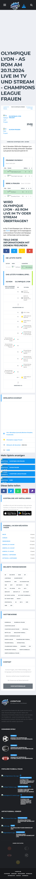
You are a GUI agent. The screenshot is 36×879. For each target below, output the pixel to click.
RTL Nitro (12, 588)
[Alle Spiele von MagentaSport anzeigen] (8, 832)
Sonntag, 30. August (8, 548)
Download (29, 873)
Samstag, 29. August (8, 544)
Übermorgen (6, 541)
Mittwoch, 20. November (13, 445)
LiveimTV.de (18, 871)
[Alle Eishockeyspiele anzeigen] (6, 749)
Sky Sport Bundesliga (24, 595)
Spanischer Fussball (10, 649)
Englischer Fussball (19, 632)
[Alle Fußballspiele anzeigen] (6, 739)
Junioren (23, 646)
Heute (4, 534)
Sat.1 (25, 588)
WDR (6, 605)
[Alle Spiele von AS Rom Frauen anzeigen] (5, 131)
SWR (27, 602)
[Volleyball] (18, 862)
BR (5, 574)
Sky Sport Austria (10, 595)
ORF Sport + (19, 585)
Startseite (7, 873)
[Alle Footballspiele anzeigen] (6, 758)
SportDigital (8, 602)
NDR (6, 585)
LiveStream (8, 578)
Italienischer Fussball (11, 646)
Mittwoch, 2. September (9, 558)
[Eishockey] (26, 848)
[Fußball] (26, 855)
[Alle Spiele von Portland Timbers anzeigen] (9, 787)
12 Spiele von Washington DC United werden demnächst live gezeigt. (25, 801)
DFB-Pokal (25, 629)
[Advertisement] (18, 29)
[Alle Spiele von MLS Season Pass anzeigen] (9, 818)
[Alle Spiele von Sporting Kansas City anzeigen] (10, 776)
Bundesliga (8, 622)
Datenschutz (11, 875)
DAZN (8, 231)
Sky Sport (26, 591)
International (21, 642)
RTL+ (19, 588)
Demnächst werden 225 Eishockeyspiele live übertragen (21, 748)
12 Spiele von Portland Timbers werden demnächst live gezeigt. (26, 790)
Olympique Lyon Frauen (15, 117)
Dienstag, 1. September (9, 554)
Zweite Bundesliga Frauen (12, 653)
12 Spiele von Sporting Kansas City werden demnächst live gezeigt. (27, 781)
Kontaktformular (18, 686)
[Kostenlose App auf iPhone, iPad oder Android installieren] (24, 7)
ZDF (11, 605)
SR (15, 602)
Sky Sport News (9, 598)
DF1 (25, 574)
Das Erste (12, 574)
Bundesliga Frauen (19, 622)
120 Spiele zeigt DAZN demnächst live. (22, 828)
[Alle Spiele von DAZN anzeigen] (6, 826)
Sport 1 (19, 598)
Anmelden (14, 873)
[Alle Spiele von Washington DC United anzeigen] (11, 795)
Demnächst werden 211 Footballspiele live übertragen (21, 758)
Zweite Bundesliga (25, 649)
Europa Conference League (12, 636)
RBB (27, 585)
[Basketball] (9, 848)
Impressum (25, 875)
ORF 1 (11, 585)
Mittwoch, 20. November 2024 (29, 108)
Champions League (10, 625)
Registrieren (21, 873)
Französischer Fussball (23, 639)
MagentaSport (18, 578)
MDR (15, 581)
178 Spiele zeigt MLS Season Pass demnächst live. (26, 821)
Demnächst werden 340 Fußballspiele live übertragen (21, 738)
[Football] (9, 855)
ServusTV (7, 591)
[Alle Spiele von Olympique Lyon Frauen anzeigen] (5, 119)
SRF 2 (21, 602)
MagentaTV (8, 581)
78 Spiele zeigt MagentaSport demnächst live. (25, 835)
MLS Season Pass (24, 581)
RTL (5, 588)
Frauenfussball (9, 642)
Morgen (4, 537)
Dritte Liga (8, 632)
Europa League (9, 639)
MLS (30, 646)
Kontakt (18, 875)
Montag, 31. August (8, 551)
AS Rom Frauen (14, 129)
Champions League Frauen (6, 108)
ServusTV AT (16, 591)
